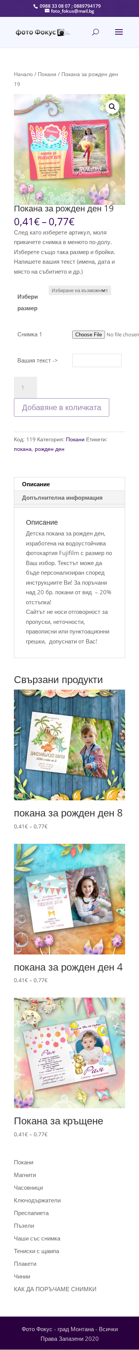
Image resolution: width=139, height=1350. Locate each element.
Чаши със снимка (37, 1238)
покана (23, 448)
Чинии (22, 1276)
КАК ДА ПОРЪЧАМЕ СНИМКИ (55, 1289)
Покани (47, 74)
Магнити (25, 1175)
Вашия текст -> (37, 360)
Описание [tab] (36, 484)
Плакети (25, 1263)
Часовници (28, 1187)
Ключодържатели (37, 1200)
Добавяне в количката (61, 407)
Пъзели (24, 1225)
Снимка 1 (29, 334)
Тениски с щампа (36, 1251)
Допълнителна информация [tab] (62, 497)
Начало (23, 74)
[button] (112, 107)
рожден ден (49, 448)
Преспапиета (31, 1213)
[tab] (69, 505)
